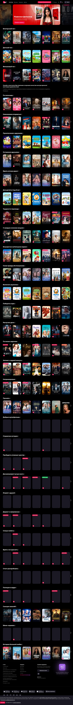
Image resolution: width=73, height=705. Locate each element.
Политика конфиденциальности (10, 676)
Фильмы (22, 667)
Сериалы (22, 669)
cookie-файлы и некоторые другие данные (47, 697)
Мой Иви (22, 666)
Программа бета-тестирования (9, 669)
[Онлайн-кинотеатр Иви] (5, 2)
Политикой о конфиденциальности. (8, 699)
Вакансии (5, 667)
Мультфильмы (23, 671)
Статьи (21, 673)
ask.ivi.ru (39, 677)
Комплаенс (5, 681)
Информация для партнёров (9, 671)
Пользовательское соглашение (9, 674)
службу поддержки (17, 702)
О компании (5, 666)
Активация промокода (25, 674)
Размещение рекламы (8, 673)
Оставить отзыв (6, 683)
